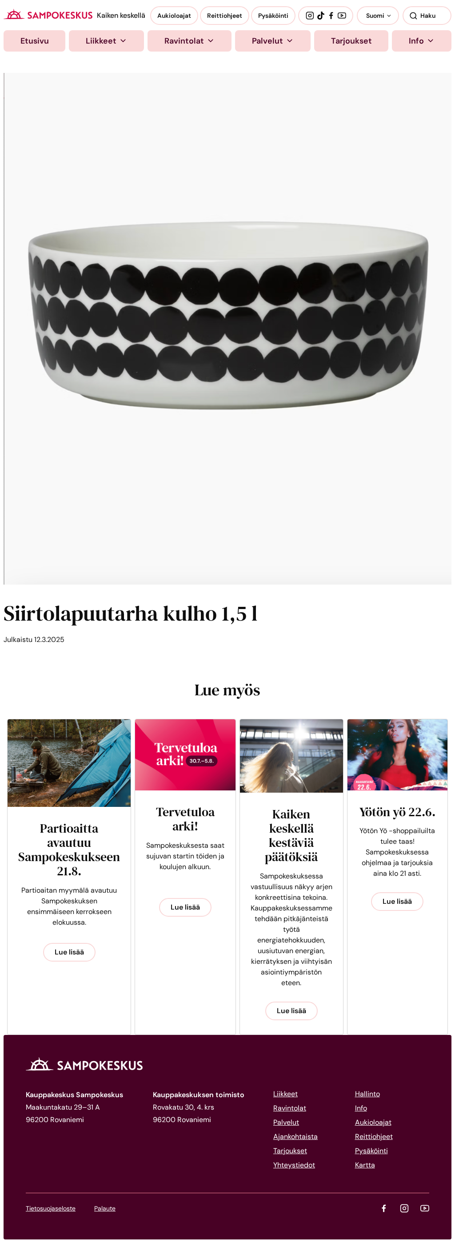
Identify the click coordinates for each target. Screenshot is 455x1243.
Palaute (105, 1208)
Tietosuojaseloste (51, 1208)
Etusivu (34, 41)
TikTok (321, 16)
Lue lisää (69, 952)
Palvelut (267, 41)
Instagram (309, 16)
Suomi (375, 15)
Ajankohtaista (295, 1136)
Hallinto (367, 1094)
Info (416, 41)
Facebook (331, 16)
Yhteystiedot (294, 1165)
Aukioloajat (174, 16)
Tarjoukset (351, 41)
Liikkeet (101, 41)
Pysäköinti (273, 16)
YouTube (341, 16)
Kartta (365, 1165)
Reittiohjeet (224, 16)
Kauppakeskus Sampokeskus (48, 13)
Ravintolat (184, 41)
